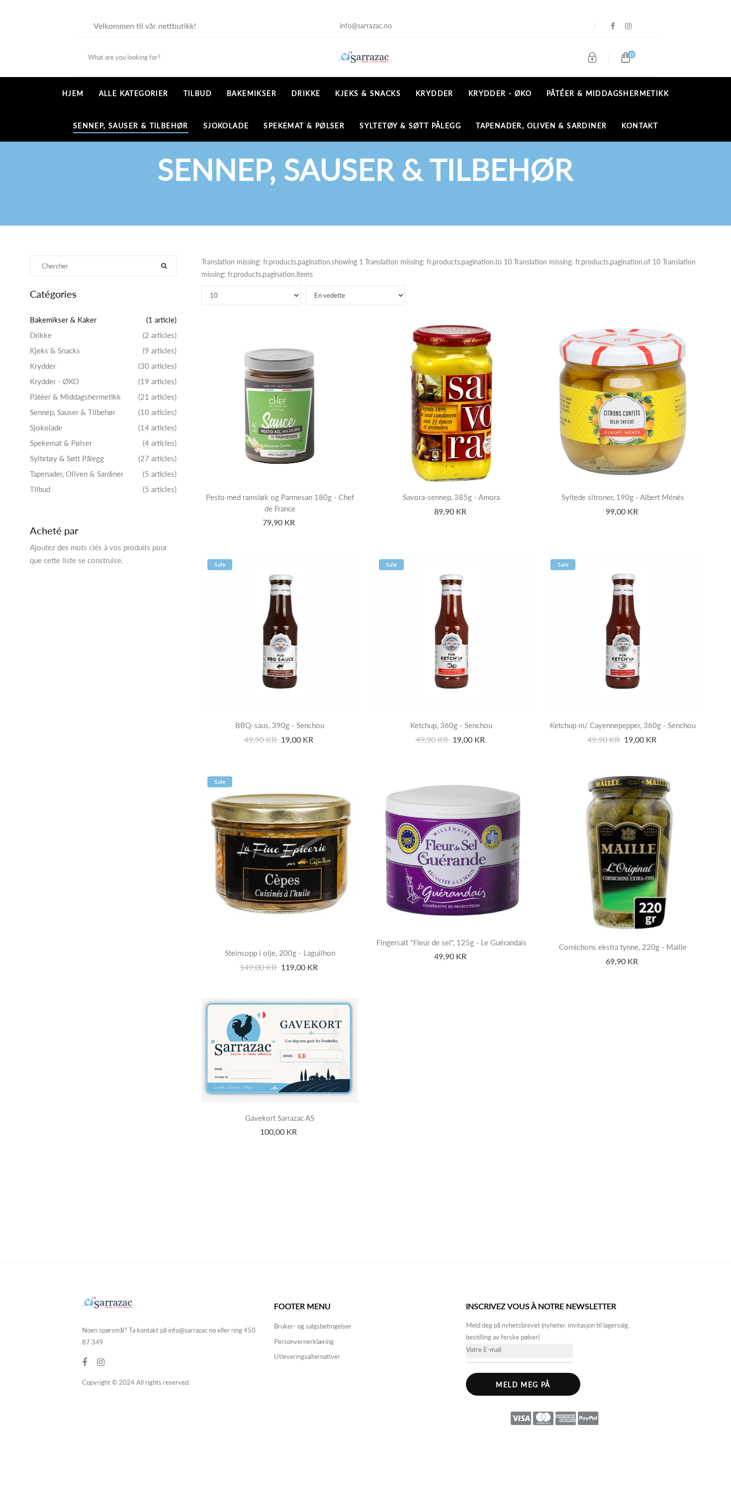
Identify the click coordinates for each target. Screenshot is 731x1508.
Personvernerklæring (304, 1341)
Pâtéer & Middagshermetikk (608, 93)
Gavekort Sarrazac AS (279, 1117)
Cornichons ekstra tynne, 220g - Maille (623, 946)
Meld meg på (523, 1384)
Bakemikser (251, 93)
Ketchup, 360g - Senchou (451, 725)
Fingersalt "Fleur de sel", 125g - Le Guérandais (451, 942)
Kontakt (640, 125)
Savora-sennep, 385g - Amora (451, 497)
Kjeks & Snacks (368, 93)
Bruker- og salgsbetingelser (313, 1326)
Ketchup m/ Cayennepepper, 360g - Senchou (623, 725)
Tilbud (197, 93)
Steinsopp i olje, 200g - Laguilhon (280, 952)
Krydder (435, 93)
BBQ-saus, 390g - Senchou (279, 725)
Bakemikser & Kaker (63, 319)
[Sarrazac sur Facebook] (613, 26)
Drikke (305, 93)
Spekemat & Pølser (304, 125)
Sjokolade (226, 125)
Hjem (73, 93)
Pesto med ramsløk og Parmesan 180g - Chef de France (280, 503)
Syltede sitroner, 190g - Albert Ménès (622, 497)
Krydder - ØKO (500, 93)
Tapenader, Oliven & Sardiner (541, 125)
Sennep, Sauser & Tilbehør (130, 125)
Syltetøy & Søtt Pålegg (410, 125)
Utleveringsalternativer (307, 1356)
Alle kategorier (134, 93)
